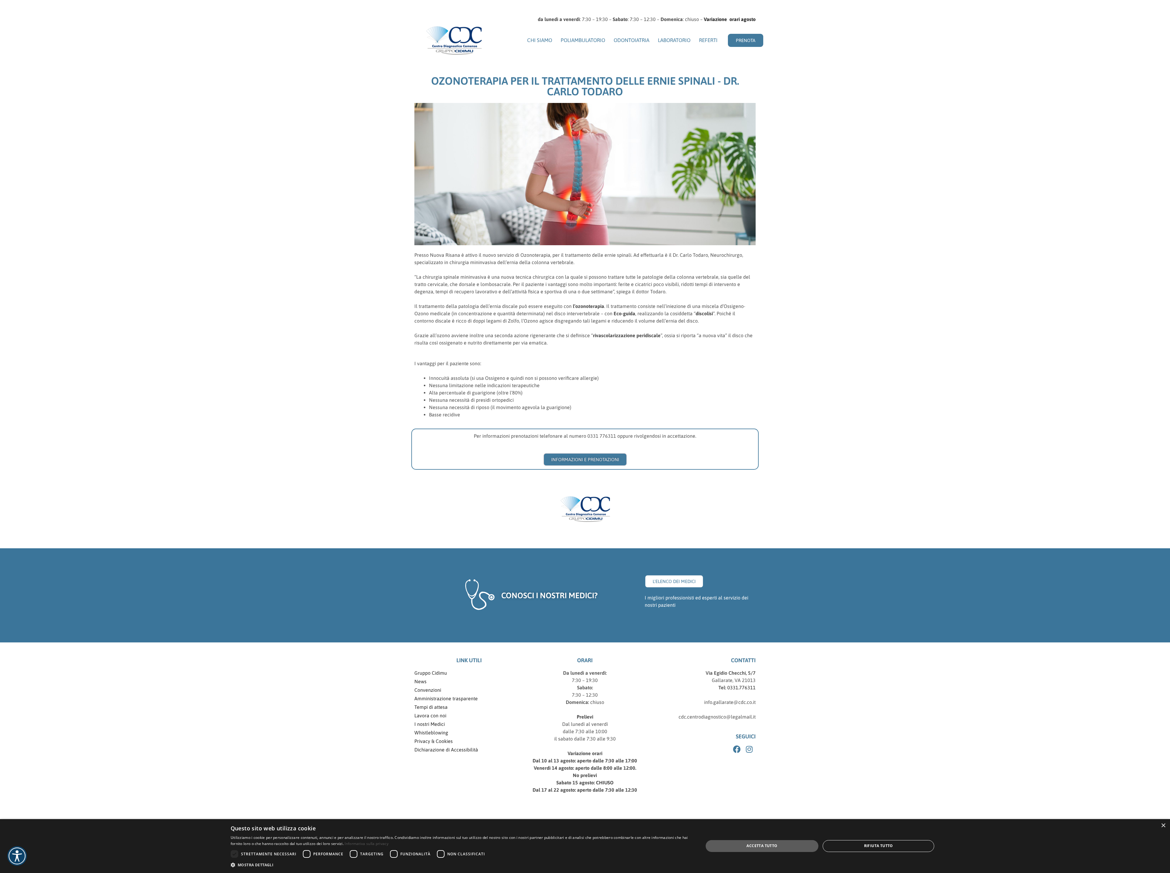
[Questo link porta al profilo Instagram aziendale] (750, 749)
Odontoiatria (631, 40)
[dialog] (585, 846)
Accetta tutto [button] (761, 845)
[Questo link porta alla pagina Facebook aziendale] (737, 749)
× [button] (1163, 825)
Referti (708, 40)
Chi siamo (539, 40)
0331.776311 (741, 687)
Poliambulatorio (583, 40)
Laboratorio (674, 40)
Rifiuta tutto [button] (878, 845)
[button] (460, 864)
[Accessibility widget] (17, 856)
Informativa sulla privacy (366, 843)
